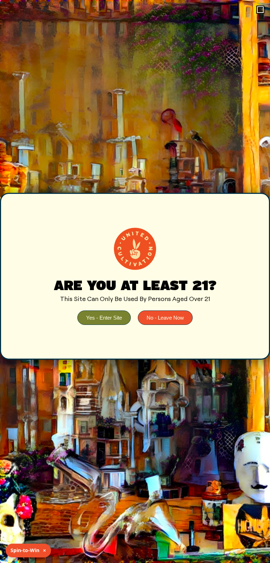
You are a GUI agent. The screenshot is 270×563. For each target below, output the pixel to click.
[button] (260, 9)
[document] (135, 281)
